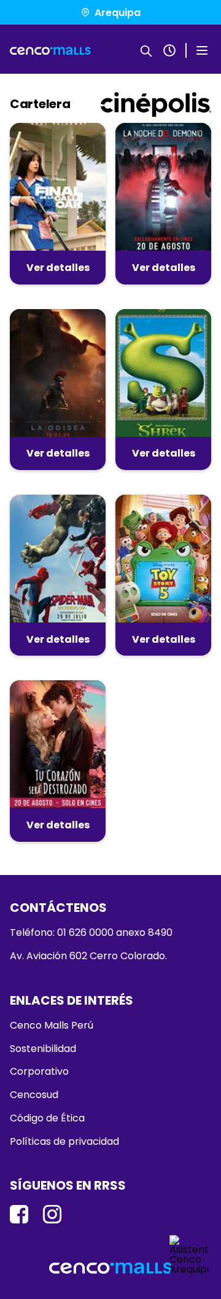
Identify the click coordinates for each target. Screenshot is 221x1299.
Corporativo (39, 1071)
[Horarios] (169, 50)
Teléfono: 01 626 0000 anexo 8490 (91, 933)
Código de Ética (47, 1118)
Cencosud (34, 1095)
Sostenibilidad (43, 1049)
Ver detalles (58, 268)
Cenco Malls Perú (51, 1025)
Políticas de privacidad (64, 1141)
